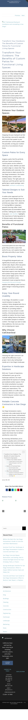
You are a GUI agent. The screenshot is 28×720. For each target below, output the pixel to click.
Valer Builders (14, 214)
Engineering (6, 613)
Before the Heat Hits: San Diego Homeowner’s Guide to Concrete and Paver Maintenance (13, 541)
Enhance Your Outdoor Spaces (14, 459)
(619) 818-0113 (8, 689)
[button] (3, 511)
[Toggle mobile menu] (25, 11)
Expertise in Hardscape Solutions (16, 472)
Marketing (6, 624)
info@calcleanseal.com (14, 2)
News (4, 628)
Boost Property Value (13, 467)
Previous (17, 15)
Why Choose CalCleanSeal (13, 471)
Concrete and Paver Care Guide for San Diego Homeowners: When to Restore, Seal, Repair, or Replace (13, 578)
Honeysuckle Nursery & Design (11, 282)
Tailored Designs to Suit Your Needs (15, 463)
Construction (7, 609)
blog (4, 595)
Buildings (6, 598)
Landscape (6, 620)
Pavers (5, 632)
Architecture (7, 591)
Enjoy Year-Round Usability (15, 469)
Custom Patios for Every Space (15, 461)
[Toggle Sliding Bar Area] (26, 1)
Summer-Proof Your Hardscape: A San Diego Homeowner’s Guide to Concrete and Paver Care (13, 549)
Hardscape (6, 617)
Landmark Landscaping (16, 185)
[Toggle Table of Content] (22, 452)
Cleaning (5, 602)
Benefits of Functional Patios (13, 466)
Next (23, 15)
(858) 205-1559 (8, 685)
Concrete (6, 606)
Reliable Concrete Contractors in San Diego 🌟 (16, 475)
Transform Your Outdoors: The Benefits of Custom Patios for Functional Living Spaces (12, 456)
